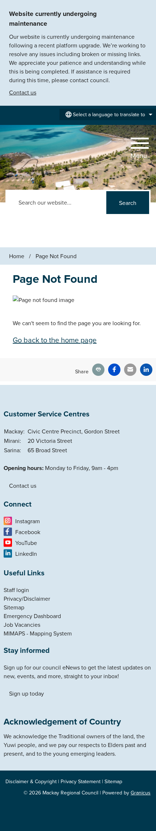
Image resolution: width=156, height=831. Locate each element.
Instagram (27, 521)
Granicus (141, 792)
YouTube (26, 543)
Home (16, 256)
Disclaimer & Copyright (31, 781)
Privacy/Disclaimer (27, 599)
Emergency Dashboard (32, 616)
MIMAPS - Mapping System (38, 633)
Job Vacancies (22, 625)
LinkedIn (26, 554)
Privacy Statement (80, 781)
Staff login (16, 590)
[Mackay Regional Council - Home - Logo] (30, 148)
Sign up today (26, 693)
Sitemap (14, 607)
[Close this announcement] (147, 8)
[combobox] (107, 114)
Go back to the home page (55, 340)
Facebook (27, 532)
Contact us (22, 92)
